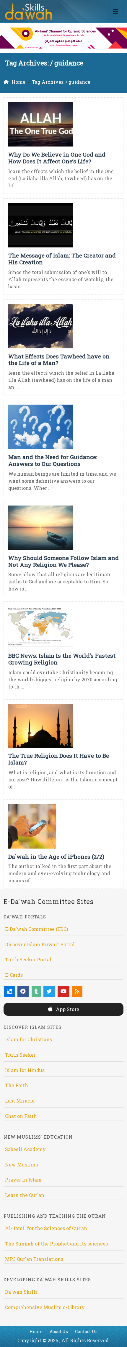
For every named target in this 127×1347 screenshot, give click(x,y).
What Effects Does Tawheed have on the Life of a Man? (59, 360)
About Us (59, 1331)
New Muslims (21, 1164)
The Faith (16, 1085)
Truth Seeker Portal (28, 959)
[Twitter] (49, 991)
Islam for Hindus (25, 1070)
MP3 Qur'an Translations (34, 1259)
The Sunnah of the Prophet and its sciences (56, 1243)
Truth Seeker (20, 1055)
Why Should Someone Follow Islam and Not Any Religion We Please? (63, 561)
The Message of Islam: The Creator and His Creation (62, 259)
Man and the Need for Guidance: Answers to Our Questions (52, 460)
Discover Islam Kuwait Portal (40, 944)
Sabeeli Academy (25, 1149)
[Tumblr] (36, 991)
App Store (67, 1009)
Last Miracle (20, 1100)
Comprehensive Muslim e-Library (45, 1307)
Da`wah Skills (21, 1292)
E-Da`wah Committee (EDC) (36, 929)
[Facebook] (23, 991)
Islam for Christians (28, 1039)
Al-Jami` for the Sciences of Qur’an (46, 1228)
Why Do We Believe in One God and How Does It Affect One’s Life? (56, 158)
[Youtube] (63, 991)
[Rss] (77, 991)
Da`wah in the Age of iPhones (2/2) (56, 856)
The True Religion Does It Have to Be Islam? (58, 759)
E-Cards (14, 975)
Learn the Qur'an (24, 1195)
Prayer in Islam (23, 1180)
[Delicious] (9, 991)
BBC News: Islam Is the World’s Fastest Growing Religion (61, 659)
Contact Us (86, 1331)
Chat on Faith (21, 1116)
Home (36, 1331)
